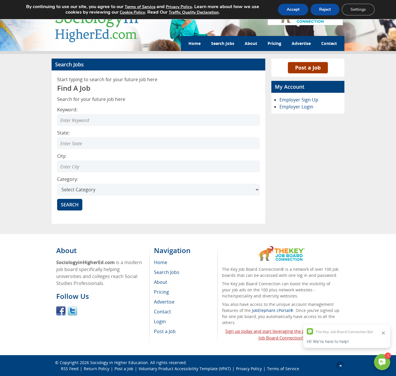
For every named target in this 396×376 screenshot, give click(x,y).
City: (61, 156)
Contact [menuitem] (162, 311)
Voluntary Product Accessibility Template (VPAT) (185, 368)
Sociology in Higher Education (119, 362)
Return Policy (96, 368)
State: (63, 133)
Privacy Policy (249, 368)
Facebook (61, 310)
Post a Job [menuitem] (165, 331)
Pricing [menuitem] (161, 292)
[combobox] (158, 143)
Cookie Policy (132, 12)
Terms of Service (283, 368)
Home (194, 43)
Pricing (274, 43)
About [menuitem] (160, 282)
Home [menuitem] (160, 262)
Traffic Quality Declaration (194, 12)
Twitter (72, 310)
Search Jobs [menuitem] (166, 272)
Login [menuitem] (160, 321)
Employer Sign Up (298, 100)
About (251, 43)
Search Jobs (222, 43)
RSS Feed (70, 368)
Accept (293, 9)
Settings (358, 9)
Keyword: (67, 109)
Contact (329, 43)
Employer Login (296, 106)
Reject (325, 9)
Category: (67, 179)
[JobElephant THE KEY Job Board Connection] (281, 248)
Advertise (301, 43)
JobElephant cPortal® (272, 310)
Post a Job (308, 67)
